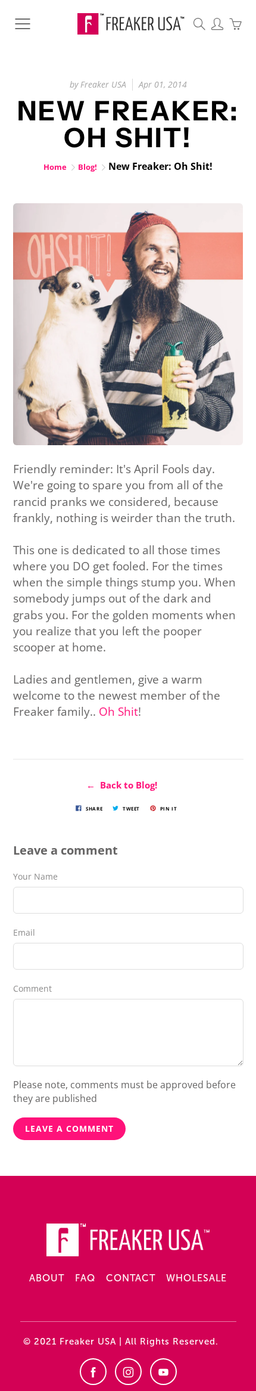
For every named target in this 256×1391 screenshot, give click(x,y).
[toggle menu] (22, 24)
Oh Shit (118, 711)
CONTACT (130, 1278)
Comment (32, 988)
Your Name (35, 876)
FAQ (85, 1278)
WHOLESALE (196, 1278)
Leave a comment (69, 1128)
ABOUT (46, 1278)
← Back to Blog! (121, 785)
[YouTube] (163, 1371)
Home (55, 167)
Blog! (87, 167)
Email (24, 932)
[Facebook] (93, 1371)
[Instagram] (128, 1371)
